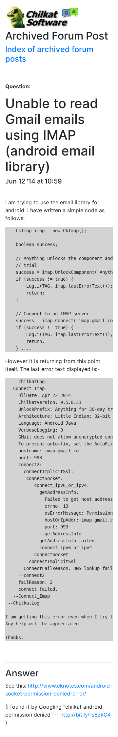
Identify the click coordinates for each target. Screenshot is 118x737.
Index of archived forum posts (49, 54)
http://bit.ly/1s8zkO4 (85, 714)
